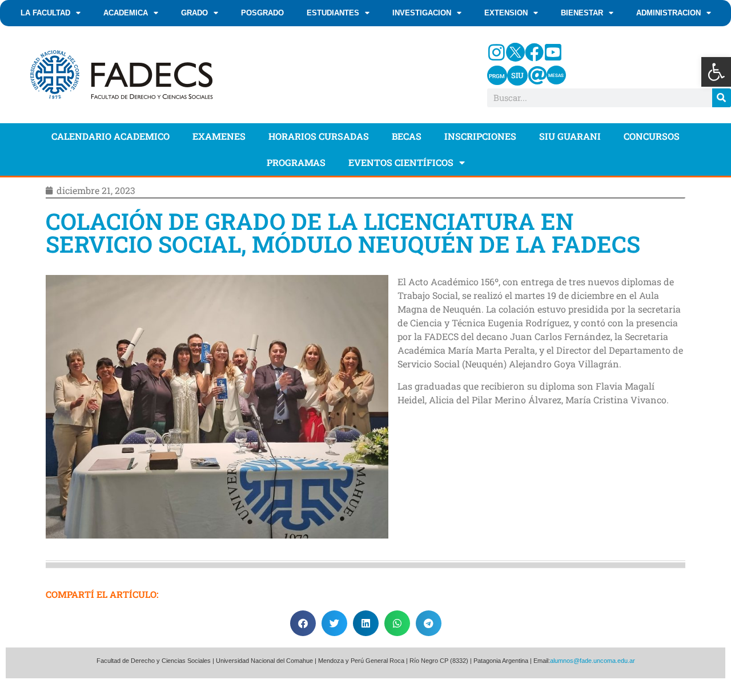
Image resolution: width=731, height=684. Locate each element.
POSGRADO (262, 13)
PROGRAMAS (296, 162)
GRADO (194, 13)
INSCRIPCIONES (480, 136)
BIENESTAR (582, 13)
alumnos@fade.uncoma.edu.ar (592, 660)
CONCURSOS (652, 136)
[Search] (721, 97)
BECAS (406, 136)
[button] (716, 72)
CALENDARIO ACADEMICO (110, 136)
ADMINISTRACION (668, 13)
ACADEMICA (125, 13)
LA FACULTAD (45, 13)
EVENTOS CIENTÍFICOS (400, 162)
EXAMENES (219, 136)
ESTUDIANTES (333, 13)
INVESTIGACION (421, 13)
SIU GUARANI (570, 136)
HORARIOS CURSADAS (318, 136)
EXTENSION (506, 13)
